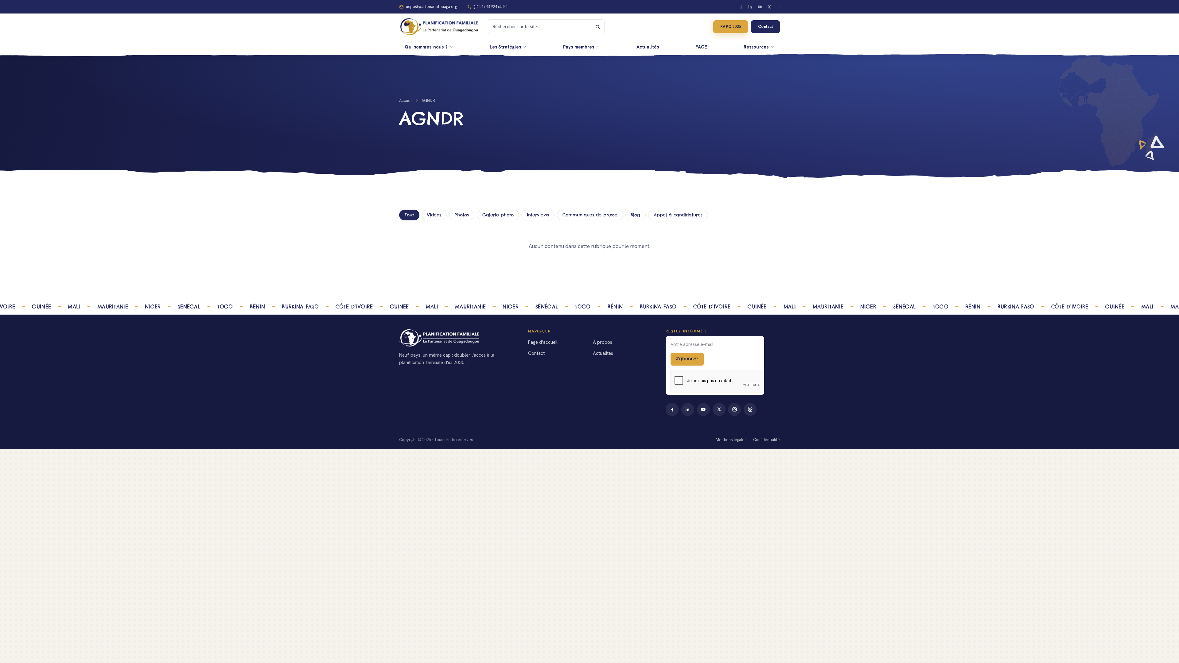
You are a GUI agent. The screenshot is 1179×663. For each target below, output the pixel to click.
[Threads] (750, 409)
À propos (602, 342)
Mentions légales (731, 439)
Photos (462, 215)
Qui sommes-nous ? (426, 47)
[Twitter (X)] (769, 6)
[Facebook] (740, 6)
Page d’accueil (543, 342)
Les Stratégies (505, 47)
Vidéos (434, 215)
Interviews (538, 215)
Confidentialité (766, 439)
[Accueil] (456, 338)
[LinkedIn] (750, 6)
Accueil (405, 100)
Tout (409, 215)
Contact (765, 26)
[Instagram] (734, 409)
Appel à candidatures (678, 215)
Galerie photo (498, 215)
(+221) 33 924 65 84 (491, 6)
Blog (635, 215)
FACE (701, 47)
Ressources (756, 47)
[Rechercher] (598, 27)
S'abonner (687, 359)
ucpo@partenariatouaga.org (431, 6)
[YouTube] (760, 6)
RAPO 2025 (730, 26)
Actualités (647, 47)
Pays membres (578, 47)
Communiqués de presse (589, 215)
